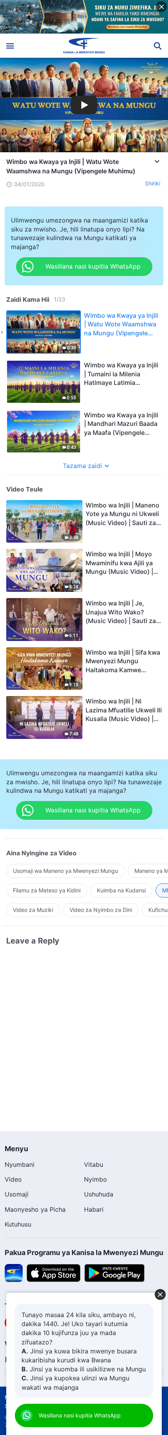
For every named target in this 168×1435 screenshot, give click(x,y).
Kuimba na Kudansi (121, 890)
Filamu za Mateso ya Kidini (46, 890)
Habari (94, 1209)
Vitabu (93, 1164)
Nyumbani (19, 1164)
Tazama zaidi (82, 466)
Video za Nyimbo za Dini (101, 909)
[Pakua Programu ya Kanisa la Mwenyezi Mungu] (14, 1272)
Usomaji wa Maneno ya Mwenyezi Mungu (65, 870)
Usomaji (17, 1194)
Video (13, 1179)
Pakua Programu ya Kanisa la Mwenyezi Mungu (84, 1252)
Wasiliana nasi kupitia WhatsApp (80, 1415)
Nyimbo (95, 1179)
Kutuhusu (18, 1224)
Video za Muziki (33, 909)
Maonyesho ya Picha (35, 1209)
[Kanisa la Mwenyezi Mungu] (84, 46)
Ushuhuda (98, 1194)
